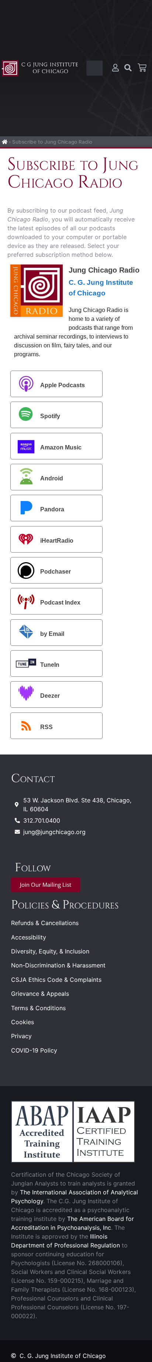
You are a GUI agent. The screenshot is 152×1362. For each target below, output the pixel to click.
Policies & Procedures (64, 905)
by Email (52, 634)
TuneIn (49, 665)
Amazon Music (61, 447)
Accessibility (28, 937)
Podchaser (55, 571)
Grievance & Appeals (40, 993)
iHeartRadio (56, 541)
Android (51, 478)
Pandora (52, 510)
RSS (46, 727)
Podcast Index (60, 603)
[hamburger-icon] (94, 68)
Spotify (50, 416)
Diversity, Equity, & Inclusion (50, 951)
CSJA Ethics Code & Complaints (56, 979)
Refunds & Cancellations (45, 923)
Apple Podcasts (62, 385)
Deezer (50, 696)
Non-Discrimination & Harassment (58, 965)
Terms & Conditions (38, 1008)
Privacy (21, 1036)
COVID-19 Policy (34, 1050)
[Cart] (142, 68)
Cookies (22, 1022)
